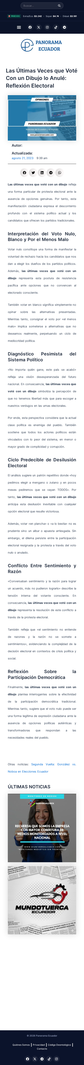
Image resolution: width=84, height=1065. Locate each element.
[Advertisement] (42, 980)
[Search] (59, 6)
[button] (19, 27)
